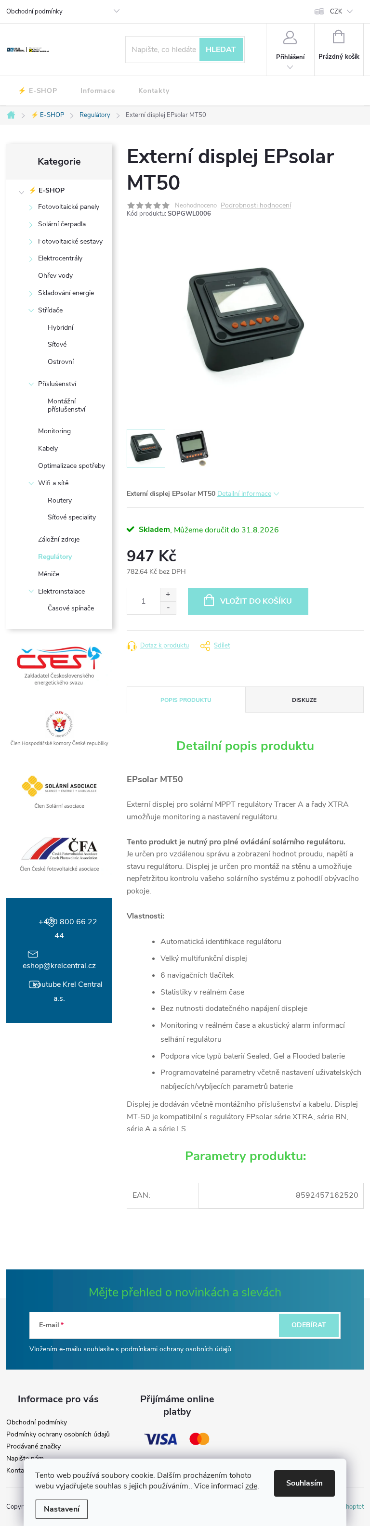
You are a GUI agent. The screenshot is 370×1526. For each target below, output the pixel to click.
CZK (336, 11)
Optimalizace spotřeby (71, 465)
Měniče (48, 574)
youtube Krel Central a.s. (68, 991)
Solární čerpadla (62, 224)
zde (251, 1486)
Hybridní (60, 327)
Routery (60, 500)
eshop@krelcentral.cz (59, 965)
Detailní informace (244, 493)
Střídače (50, 310)
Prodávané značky (33, 1446)
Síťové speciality (72, 517)
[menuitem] (37, 91)
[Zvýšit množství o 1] (168, 594)
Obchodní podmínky (34, 11)
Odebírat (308, 1325)
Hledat (221, 49)
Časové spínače (71, 608)
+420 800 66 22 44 (68, 929)
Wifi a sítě (53, 483)
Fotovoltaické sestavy (70, 241)
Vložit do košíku (256, 601)
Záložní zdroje (58, 539)
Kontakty (19, 1470)
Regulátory (55, 556)
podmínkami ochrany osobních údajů (176, 1349)
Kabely (48, 448)
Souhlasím (304, 1483)
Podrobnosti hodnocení (256, 206)
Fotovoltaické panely (68, 206)
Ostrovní (61, 361)
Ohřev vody (55, 275)
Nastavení (61, 1509)
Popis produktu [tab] (185, 700)
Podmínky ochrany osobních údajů (58, 1434)
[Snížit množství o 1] (168, 607)
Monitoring (54, 431)
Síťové (57, 344)
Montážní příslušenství (66, 405)
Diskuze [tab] (304, 700)
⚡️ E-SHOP (46, 190)
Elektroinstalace (61, 591)
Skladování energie (66, 292)
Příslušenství (57, 383)
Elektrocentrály (60, 258)
